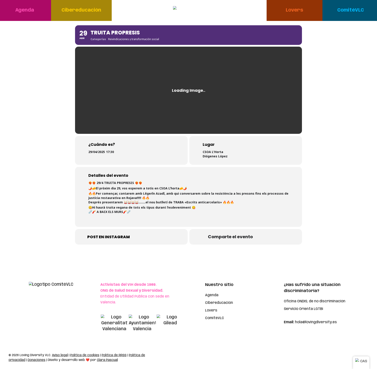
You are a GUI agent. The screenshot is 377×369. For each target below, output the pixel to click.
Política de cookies (84, 355)
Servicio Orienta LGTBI (303, 309)
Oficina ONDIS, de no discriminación (314, 301)
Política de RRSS (114, 355)
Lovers (211, 310)
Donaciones (36, 360)
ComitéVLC (214, 318)
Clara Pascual (107, 360)
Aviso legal (60, 355)
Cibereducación (219, 303)
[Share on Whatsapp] (262, 236)
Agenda (211, 295)
